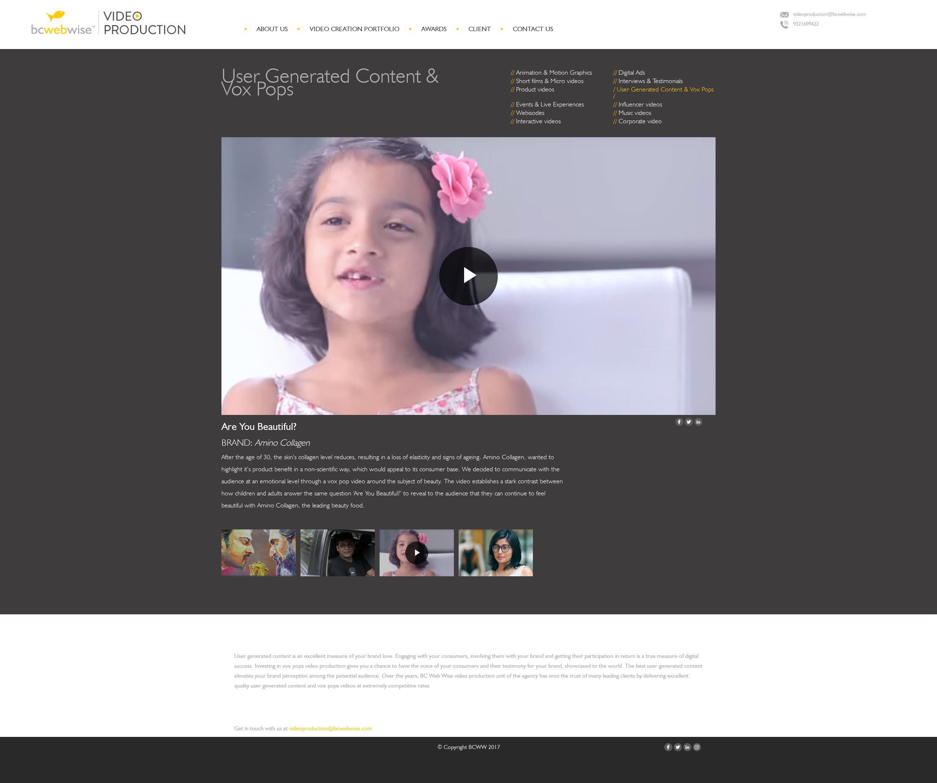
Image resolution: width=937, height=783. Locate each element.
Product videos (535, 89)
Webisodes (530, 112)
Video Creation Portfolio (354, 29)
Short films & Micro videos (549, 81)
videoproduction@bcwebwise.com (829, 14)
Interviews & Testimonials (651, 81)
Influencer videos (640, 104)
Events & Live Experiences (550, 104)
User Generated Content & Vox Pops (665, 89)
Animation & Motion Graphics (554, 72)
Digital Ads (632, 72)
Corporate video (640, 121)
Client (479, 29)
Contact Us (533, 29)
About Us (272, 29)
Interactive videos (538, 121)
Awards (434, 29)
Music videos (635, 112)
